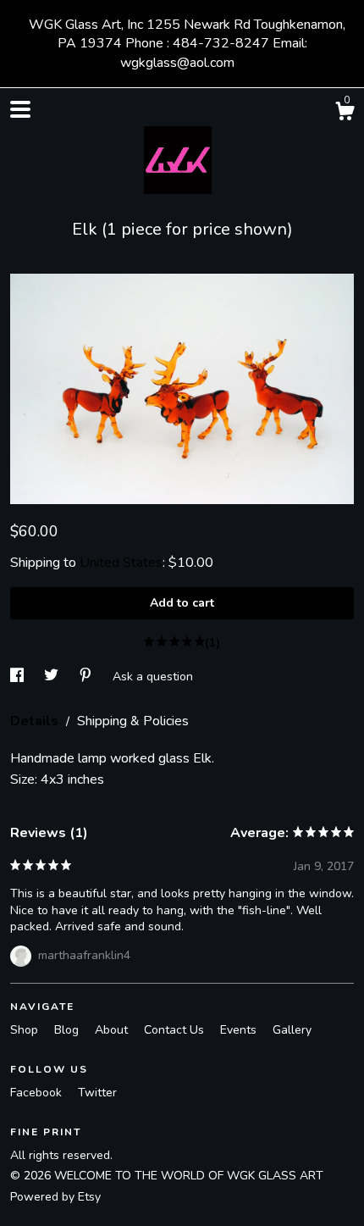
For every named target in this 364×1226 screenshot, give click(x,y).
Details (36, 721)
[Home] (182, 156)
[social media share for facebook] (18, 676)
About (113, 1030)
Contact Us (175, 1030)
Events (240, 1030)
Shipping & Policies (133, 721)
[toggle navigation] (20, 109)
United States (121, 562)
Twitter (97, 1093)
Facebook (37, 1093)
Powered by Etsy (55, 1197)
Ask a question (153, 676)
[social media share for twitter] (53, 676)
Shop (25, 1030)
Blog (68, 1030)
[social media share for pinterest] (87, 676)
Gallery (292, 1030)
